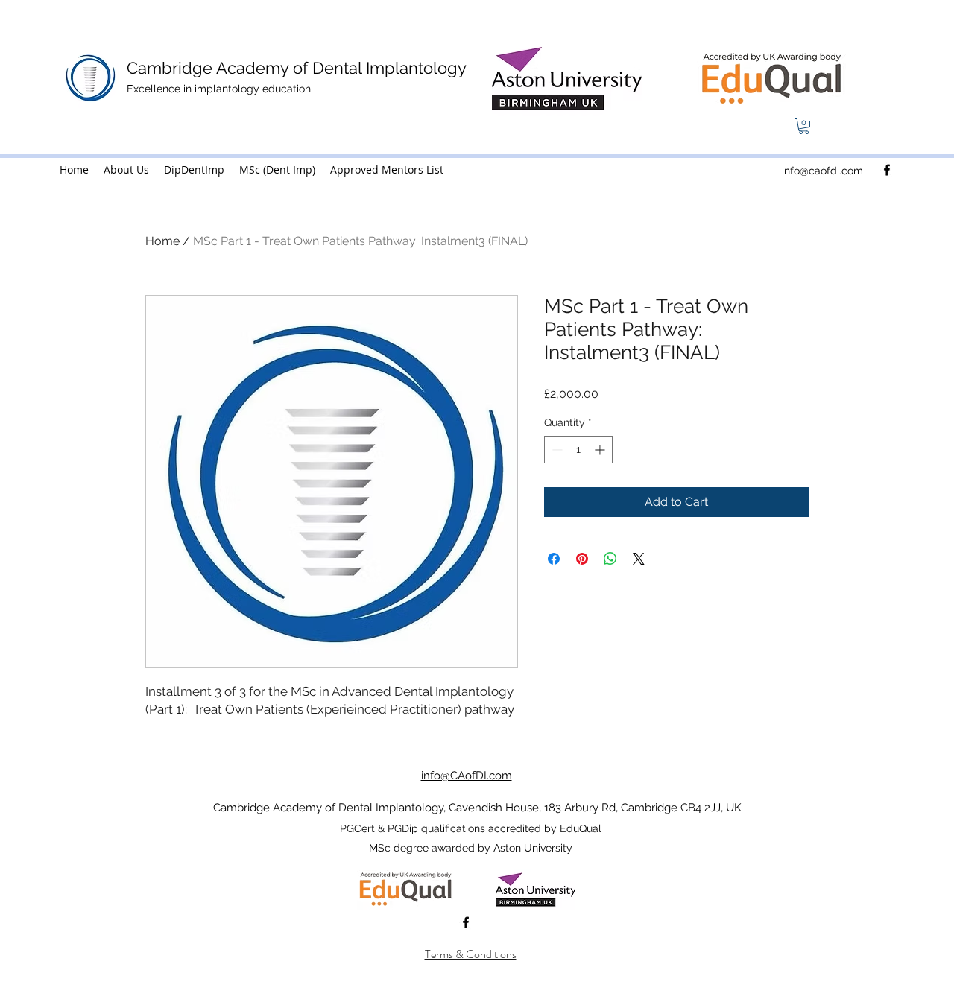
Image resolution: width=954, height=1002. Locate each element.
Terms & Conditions (471, 954)
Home (162, 241)
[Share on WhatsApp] (610, 559)
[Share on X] (639, 559)
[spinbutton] (578, 450)
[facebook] (886, 169)
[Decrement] (555, 450)
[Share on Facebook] (554, 559)
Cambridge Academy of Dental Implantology (297, 67)
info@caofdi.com (822, 171)
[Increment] (601, 450)
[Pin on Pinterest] (582, 559)
